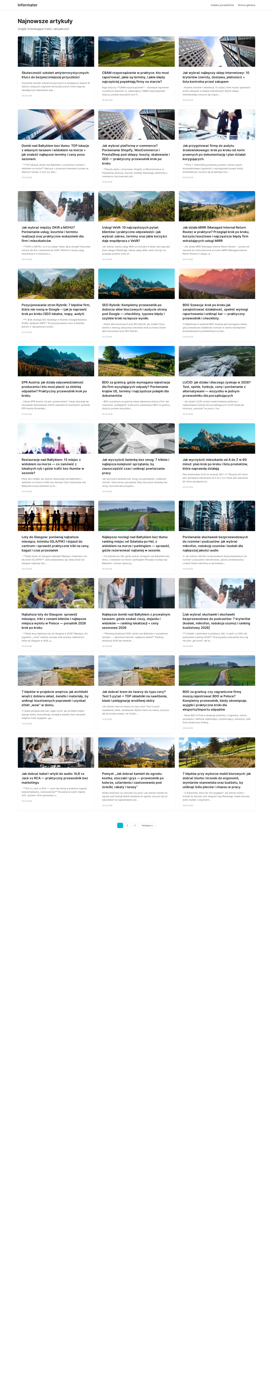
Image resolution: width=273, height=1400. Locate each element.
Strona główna (246, 5)
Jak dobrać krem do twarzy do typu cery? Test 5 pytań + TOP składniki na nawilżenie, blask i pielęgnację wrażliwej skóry (135, 696)
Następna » (147, 825)
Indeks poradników (222, 5)
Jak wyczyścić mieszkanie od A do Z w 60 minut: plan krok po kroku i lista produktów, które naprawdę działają (215, 464)
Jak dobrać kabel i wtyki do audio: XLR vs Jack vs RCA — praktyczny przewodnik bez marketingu (55, 778)
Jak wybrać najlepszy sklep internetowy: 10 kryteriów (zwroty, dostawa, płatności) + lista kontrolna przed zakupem (216, 77)
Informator (28, 5)
